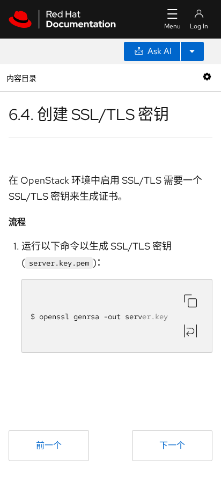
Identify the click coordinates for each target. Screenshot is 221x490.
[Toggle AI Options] (192, 51)
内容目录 (21, 77)
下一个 (172, 445)
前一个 (49, 445)
